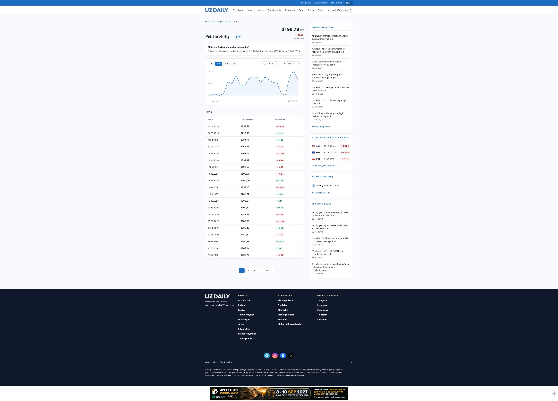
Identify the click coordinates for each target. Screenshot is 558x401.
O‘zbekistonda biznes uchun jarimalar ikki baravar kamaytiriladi (330, 240)
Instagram (322, 305)
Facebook (322, 310)
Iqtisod (250, 10)
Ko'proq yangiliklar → (322, 126)
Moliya (261, 10)
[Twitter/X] (291, 355)
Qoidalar (282, 305)
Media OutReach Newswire (341, 10)
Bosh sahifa (210, 21)
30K (219, 63)
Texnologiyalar (275, 10)
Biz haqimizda (285, 300)
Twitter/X (322, 314)
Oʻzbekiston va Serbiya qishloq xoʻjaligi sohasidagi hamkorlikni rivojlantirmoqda (330, 267)
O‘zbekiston (238, 10)
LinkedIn (322, 319)
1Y (234, 63)
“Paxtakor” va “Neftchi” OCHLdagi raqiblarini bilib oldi (328, 252)
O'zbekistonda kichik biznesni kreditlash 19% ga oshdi (326, 63)
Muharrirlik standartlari (290, 324)
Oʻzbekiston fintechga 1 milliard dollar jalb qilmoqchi (330, 89)
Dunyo (321, 10)
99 (267, 270)
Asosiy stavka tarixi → (322, 193)
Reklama (282, 319)
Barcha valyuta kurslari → (324, 165)
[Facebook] (283, 355)
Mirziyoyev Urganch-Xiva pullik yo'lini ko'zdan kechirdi (330, 227)
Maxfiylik (283, 310)
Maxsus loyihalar (321, 2)
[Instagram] (275, 355)
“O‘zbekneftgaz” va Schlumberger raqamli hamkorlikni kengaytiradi (328, 50)
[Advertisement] (279, 393)
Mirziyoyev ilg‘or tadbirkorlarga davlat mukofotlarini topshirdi (330, 214)
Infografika (306, 2)
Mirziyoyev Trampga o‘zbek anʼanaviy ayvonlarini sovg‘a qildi (330, 37)
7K (211, 63)
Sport (301, 10)
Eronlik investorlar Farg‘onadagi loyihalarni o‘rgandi (327, 115)
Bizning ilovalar (286, 314)
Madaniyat (290, 10)
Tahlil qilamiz (336, 2)
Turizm (311, 10)
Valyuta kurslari (224, 21)
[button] (350, 10)
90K (227, 63)
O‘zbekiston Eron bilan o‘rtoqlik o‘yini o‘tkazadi (330, 102)
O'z (347, 2)
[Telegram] (267, 355)
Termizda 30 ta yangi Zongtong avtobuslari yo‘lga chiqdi (327, 76)
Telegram (322, 300)
